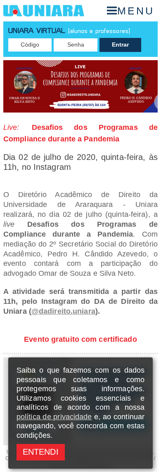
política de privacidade (54, 417)
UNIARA (43, 10)
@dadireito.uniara (63, 311)
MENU (135, 10)
